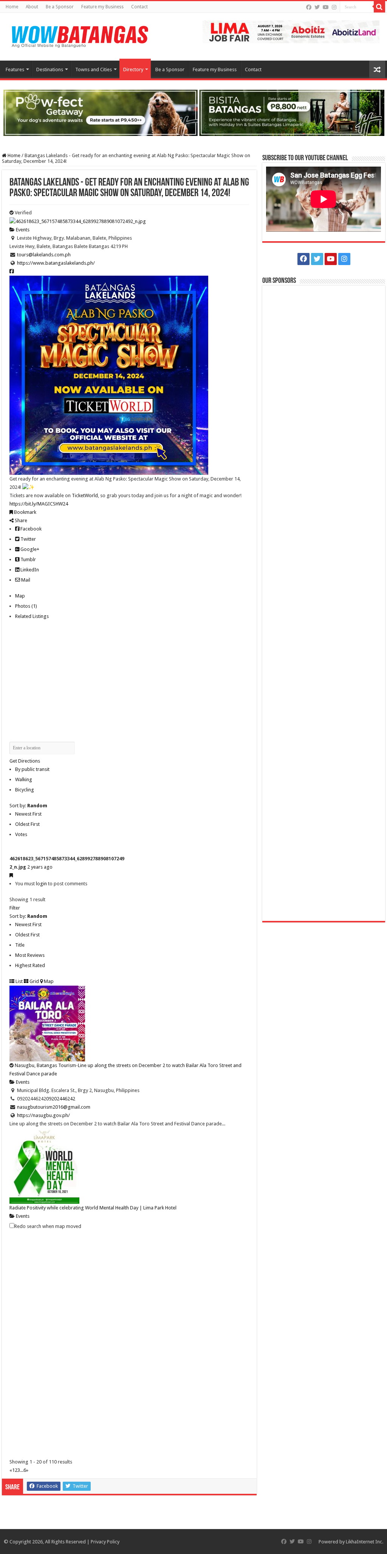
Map (20, 596)
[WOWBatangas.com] (79, 35)
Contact (139, 6)
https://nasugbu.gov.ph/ (43, 1115)
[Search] (379, 6)
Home (12, 6)
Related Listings (32, 616)
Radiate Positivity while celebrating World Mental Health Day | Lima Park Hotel (92, 1208)
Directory (133, 69)
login (41, 883)
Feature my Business (102, 6)
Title (20, 945)
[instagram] (334, 7)
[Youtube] (326, 7)
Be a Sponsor (60, 6)
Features (15, 69)
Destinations (49, 69)
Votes (21, 834)
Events (22, 229)
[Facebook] (308, 7)
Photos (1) (26, 606)
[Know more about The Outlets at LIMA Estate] (291, 31)
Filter (14, 908)
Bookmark (24, 512)
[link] (85, 495)
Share (20, 520)
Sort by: (28, 805)
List (18, 981)
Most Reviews (30, 955)
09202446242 (60, 1099)
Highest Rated (30, 965)
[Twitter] (317, 7)
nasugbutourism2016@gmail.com (53, 1107)
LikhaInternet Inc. (364, 1542)
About (32, 6)
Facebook (30, 529)
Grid (33, 981)
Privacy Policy (105, 1542)
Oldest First (27, 824)
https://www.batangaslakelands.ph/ (56, 263)
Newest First (28, 814)
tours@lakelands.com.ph (44, 254)
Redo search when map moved (47, 1226)
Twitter (27, 539)
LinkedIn (29, 570)
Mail (25, 580)
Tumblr (27, 559)
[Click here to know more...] (193, 112)
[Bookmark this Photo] (11, 875)
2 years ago (40, 867)
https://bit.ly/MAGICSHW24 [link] (38, 504)
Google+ (29, 549)
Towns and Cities (93, 69)
